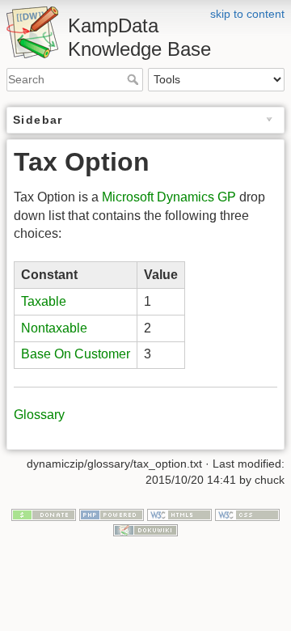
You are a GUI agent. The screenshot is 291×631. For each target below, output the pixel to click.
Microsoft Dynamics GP (169, 197)
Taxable (43, 301)
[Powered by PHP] (111, 513)
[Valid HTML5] (179, 513)
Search (134, 79)
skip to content (247, 13)
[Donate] (43, 513)
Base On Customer (75, 354)
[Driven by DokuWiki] (145, 529)
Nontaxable (54, 328)
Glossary (39, 414)
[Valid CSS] (247, 513)
